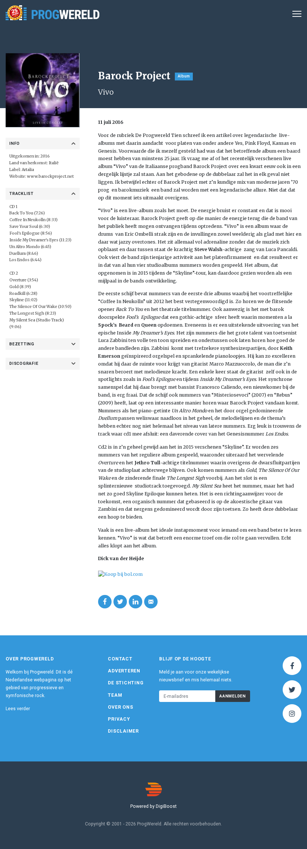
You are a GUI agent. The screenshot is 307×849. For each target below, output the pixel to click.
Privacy (119, 719)
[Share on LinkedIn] (135, 601)
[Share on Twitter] (120, 601)
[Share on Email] (151, 601)
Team (115, 695)
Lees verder (18, 708)
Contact (120, 659)
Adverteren (124, 671)
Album (184, 76)
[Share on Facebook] (105, 601)
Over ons (120, 707)
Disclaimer (123, 731)
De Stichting (125, 682)
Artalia (28, 169)
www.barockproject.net (50, 176)
